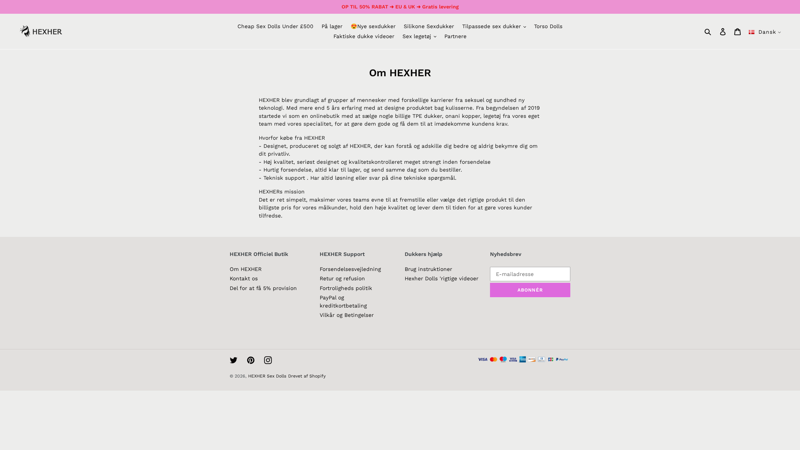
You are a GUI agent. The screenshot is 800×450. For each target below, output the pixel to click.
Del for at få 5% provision (263, 288)
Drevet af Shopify (307, 375)
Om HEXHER (246, 269)
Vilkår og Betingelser (347, 315)
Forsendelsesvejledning (350, 269)
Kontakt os (244, 278)
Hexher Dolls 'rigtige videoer (441, 278)
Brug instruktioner (428, 269)
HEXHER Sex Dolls (267, 375)
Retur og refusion (342, 278)
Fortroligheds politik (346, 288)
